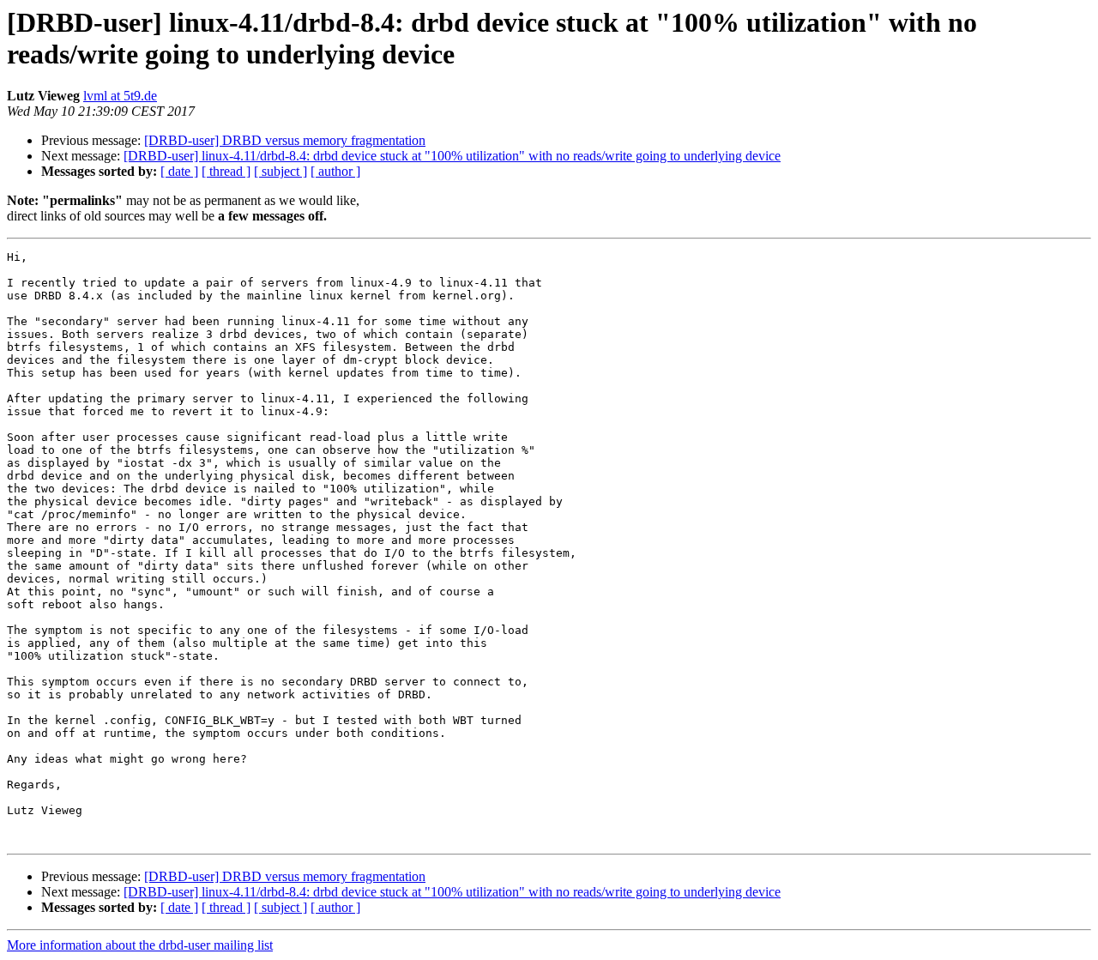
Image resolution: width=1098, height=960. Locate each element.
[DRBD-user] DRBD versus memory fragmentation (284, 140)
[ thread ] (226, 171)
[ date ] (179, 171)
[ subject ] (280, 171)
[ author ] (335, 171)
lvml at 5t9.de (120, 95)
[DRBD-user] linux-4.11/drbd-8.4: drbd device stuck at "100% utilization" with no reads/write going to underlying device (452, 155)
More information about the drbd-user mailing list (140, 945)
